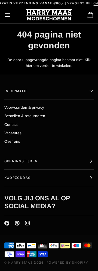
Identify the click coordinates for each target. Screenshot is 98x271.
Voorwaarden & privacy (24, 107)
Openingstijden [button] (21, 161)
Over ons (12, 141)
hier (29, 66)
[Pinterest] (17, 223)
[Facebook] (6, 223)
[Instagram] (27, 223)
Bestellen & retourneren (24, 116)
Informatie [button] (16, 91)
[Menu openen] (12, 15)
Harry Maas (20, 262)
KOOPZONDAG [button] (17, 178)
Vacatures (13, 133)
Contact (11, 125)
